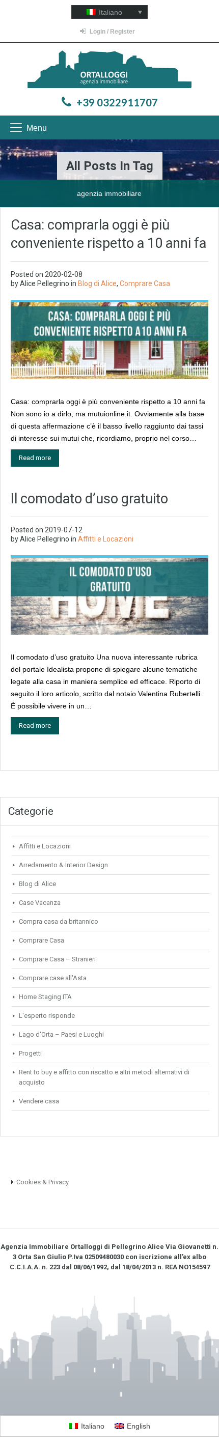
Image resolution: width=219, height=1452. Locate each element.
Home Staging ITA (45, 997)
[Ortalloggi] (110, 70)
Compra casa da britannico (58, 921)
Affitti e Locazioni (105, 539)
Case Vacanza (40, 902)
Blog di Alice (97, 283)
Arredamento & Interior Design (63, 865)
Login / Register (112, 31)
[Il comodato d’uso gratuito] (109, 595)
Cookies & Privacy (42, 1182)
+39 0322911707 (117, 102)
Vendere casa (39, 1101)
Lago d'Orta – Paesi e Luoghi (61, 1034)
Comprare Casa (145, 283)
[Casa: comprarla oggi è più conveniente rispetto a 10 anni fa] (109, 340)
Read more (35, 458)
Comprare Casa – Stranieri (57, 959)
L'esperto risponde (47, 1015)
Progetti (30, 1053)
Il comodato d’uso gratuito (89, 499)
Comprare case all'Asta (53, 978)
